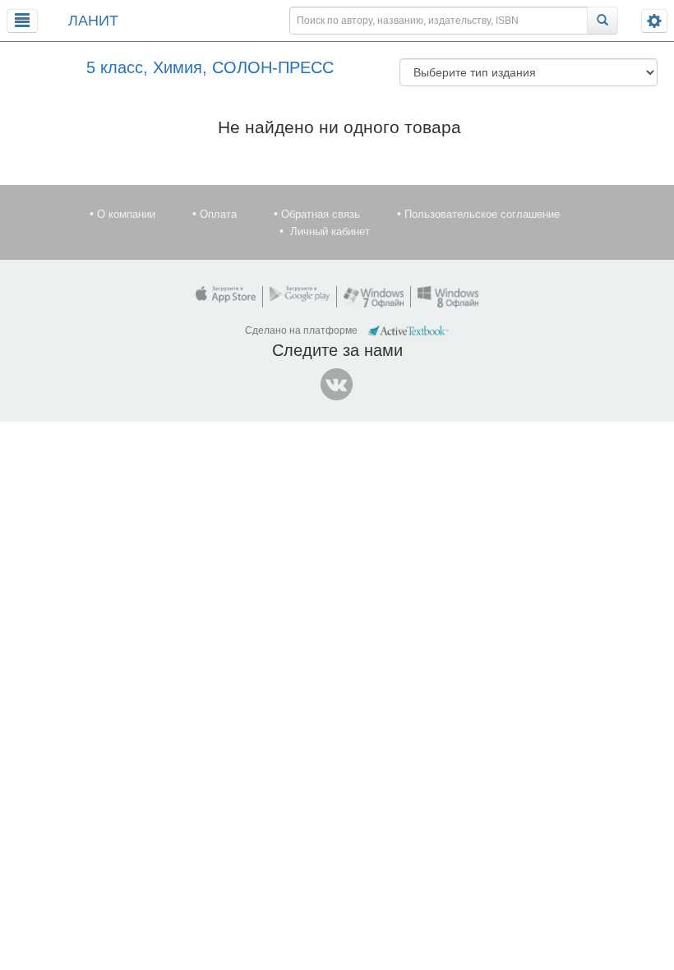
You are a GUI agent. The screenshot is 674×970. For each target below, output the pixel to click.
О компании (126, 214)
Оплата (218, 214)
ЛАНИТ (93, 20)
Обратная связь (320, 214)
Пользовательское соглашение (482, 214)
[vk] (337, 384)
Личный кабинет (330, 231)
